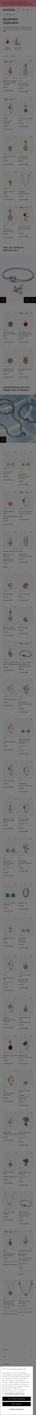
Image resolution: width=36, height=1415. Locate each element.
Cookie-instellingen (17, 1409)
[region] (16, 1390)
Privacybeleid (9, 1393)
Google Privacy (19, 1393)
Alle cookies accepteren (16, 1399)
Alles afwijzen (17, 1404)
